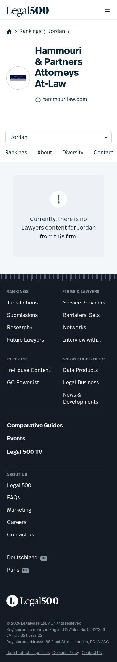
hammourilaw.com (64, 99)
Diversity (72, 152)
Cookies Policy (65, 653)
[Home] (50, 10)
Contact (103, 152)
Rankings (30, 31)
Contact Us (92, 653)
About (44, 152)
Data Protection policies (28, 653)
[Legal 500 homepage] (58, 601)
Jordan (56, 31)
